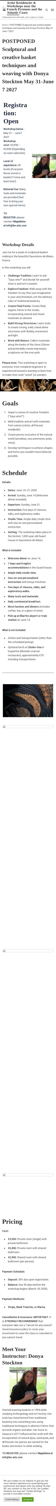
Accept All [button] (28, 1499)
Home (5, 25)
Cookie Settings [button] (12, 1499)
